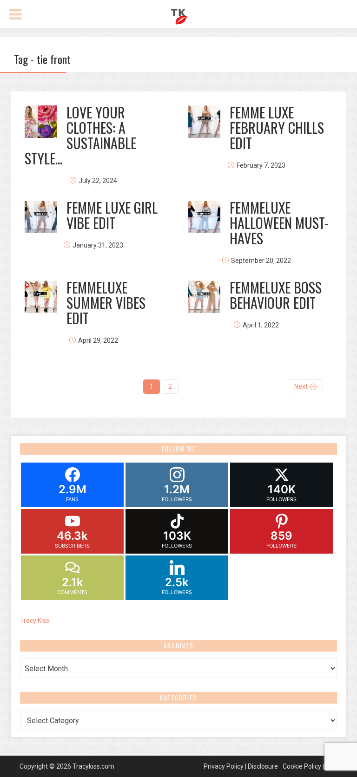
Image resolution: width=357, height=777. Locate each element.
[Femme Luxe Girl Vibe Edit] (41, 217)
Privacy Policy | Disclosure (241, 766)
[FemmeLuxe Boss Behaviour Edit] (204, 297)
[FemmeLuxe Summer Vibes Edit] (41, 297)
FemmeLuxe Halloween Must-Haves (279, 222)
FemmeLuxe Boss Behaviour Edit (276, 295)
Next (301, 386)
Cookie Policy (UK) (309, 766)
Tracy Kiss (34, 620)
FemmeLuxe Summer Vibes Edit (105, 302)
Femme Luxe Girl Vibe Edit (112, 215)
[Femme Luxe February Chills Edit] (204, 121)
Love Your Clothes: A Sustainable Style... (80, 135)
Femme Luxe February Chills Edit (277, 127)
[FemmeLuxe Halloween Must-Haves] (204, 217)
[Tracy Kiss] (178, 15)
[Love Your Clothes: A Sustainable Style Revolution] (41, 121)
